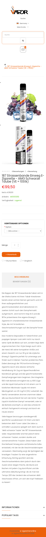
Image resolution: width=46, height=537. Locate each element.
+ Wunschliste (11, 261)
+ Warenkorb (11, 254)
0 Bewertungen (18, 171)
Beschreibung (21, 277)
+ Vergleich (27, 261)
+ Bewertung (32, 171)
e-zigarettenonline (28, 531)
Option (8, 227)
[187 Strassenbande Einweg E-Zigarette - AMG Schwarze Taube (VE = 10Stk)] (23, 102)
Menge (5, 245)
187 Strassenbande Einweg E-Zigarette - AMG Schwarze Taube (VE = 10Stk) (22, 67)
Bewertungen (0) (22, 281)
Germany (23, 23)
